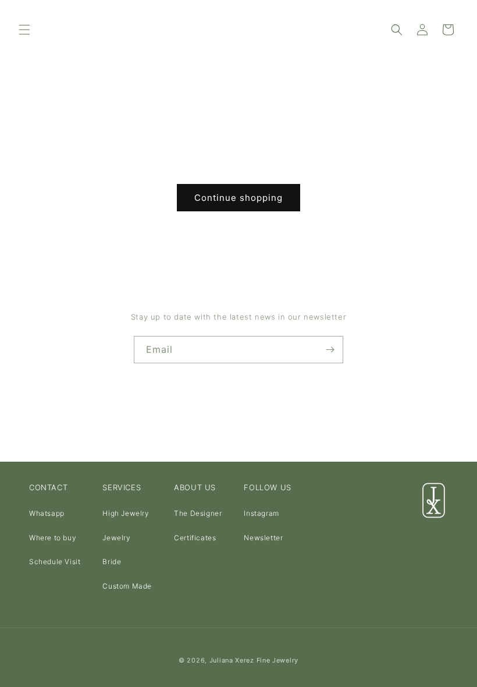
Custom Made (127, 586)
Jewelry (116, 537)
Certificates (195, 537)
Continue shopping (238, 197)
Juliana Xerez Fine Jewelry (253, 660)
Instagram (261, 513)
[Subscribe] (330, 349)
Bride (111, 561)
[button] (24, 30)
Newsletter (263, 537)
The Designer (198, 513)
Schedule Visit (54, 561)
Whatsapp (47, 513)
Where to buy (52, 537)
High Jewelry (125, 513)
